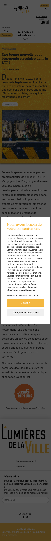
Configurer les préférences (26, 312)
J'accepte (25, 302)
